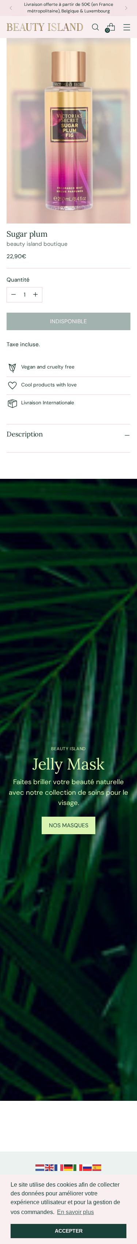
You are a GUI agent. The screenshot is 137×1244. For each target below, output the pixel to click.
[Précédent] (11, 8)
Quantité (18, 279)
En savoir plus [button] (75, 1212)
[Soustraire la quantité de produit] (35, 294)
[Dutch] (40, 1167)
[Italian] (78, 1167)
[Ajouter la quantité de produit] (13, 294)
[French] (59, 1167)
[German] (68, 1167)
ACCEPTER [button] (69, 1231)
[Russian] (87, 1167)
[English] (49, 1167)
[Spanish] (97, 1167)
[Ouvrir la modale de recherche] (95, 26)
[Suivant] (126, 8)
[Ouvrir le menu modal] (126, 26)
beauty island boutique (37, 244)
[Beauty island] (45, 27)
